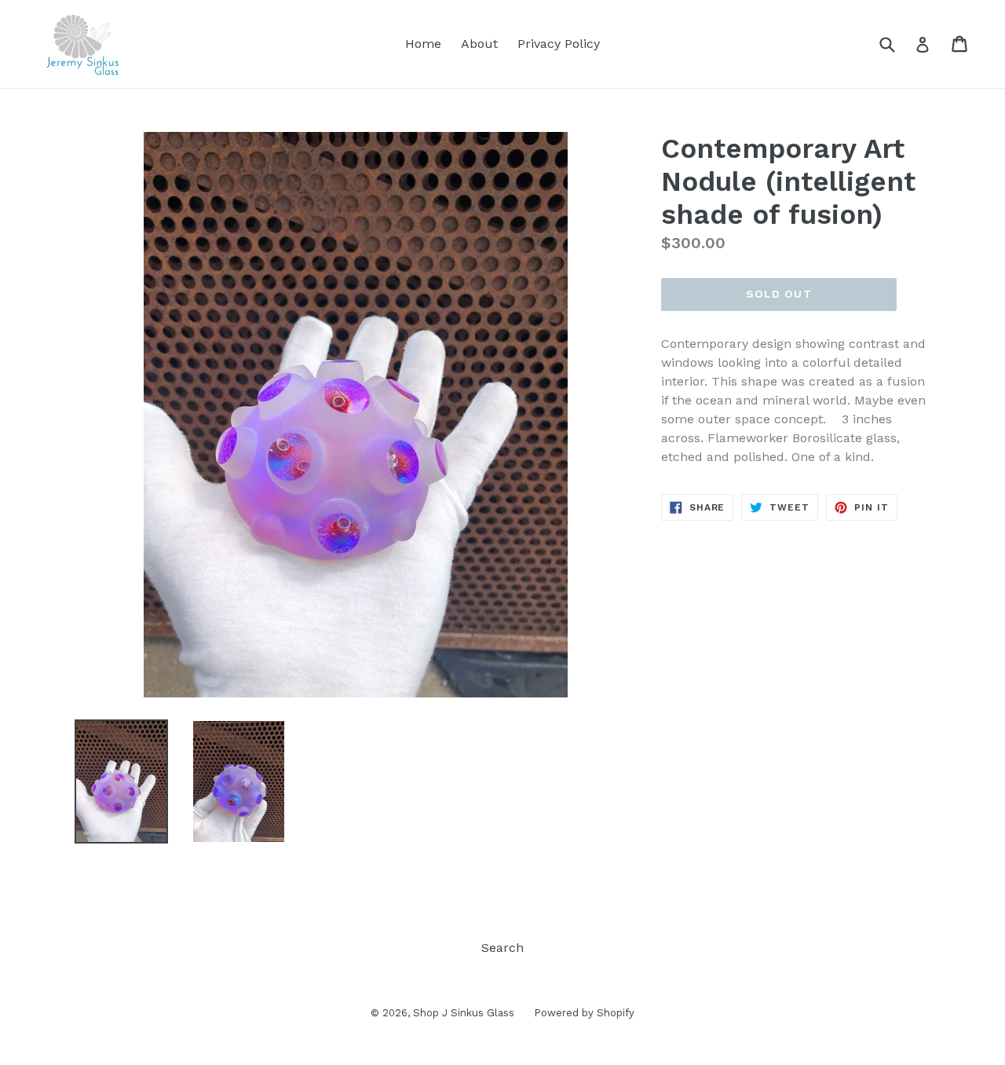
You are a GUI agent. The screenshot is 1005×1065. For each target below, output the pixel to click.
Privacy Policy (558, 43)
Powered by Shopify (584, 1013)
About (479, 43)
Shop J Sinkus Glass (463, 1013)
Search (502, 947)
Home (423, 43)
